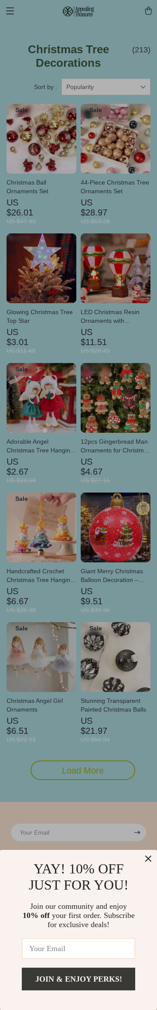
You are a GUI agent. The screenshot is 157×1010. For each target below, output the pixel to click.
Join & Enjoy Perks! (78, 979)
